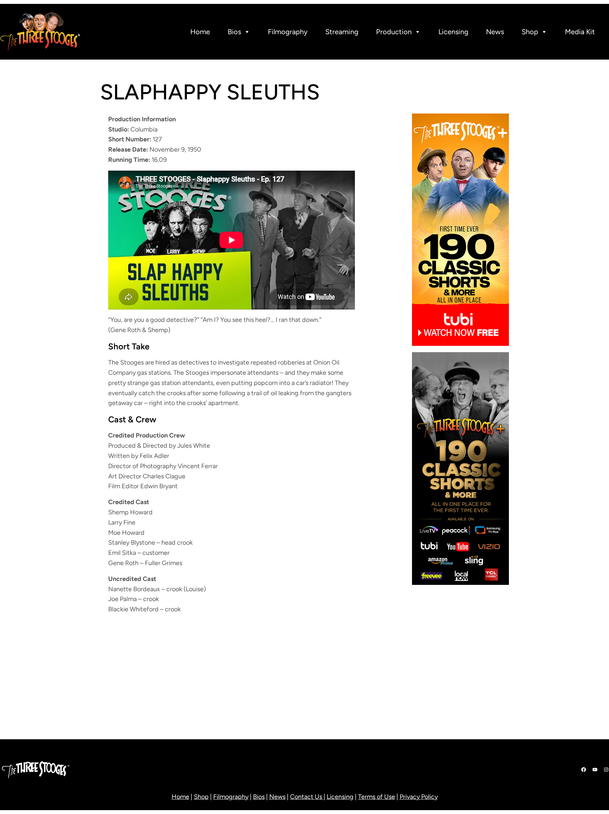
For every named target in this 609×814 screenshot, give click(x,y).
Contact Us (306, 797)
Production (394, 31)
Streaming (341, 31)
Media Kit (580, 31)
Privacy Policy (419, 797)
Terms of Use (376, 797)
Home (200, 31)
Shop (530, 31)
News (495, 31)
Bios (234, 31)
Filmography (288, 31)
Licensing (453, 31)
